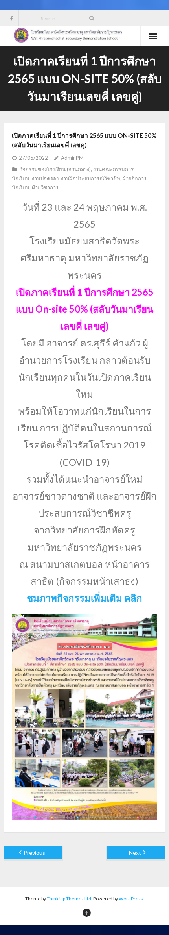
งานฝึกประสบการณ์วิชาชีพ (90, 178)
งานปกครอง (45, 178)
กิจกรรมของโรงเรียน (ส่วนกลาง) (55, 169)
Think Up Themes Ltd (69, 899)
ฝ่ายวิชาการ (45, 187)
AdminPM (72, 158)
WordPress (131, 899)
